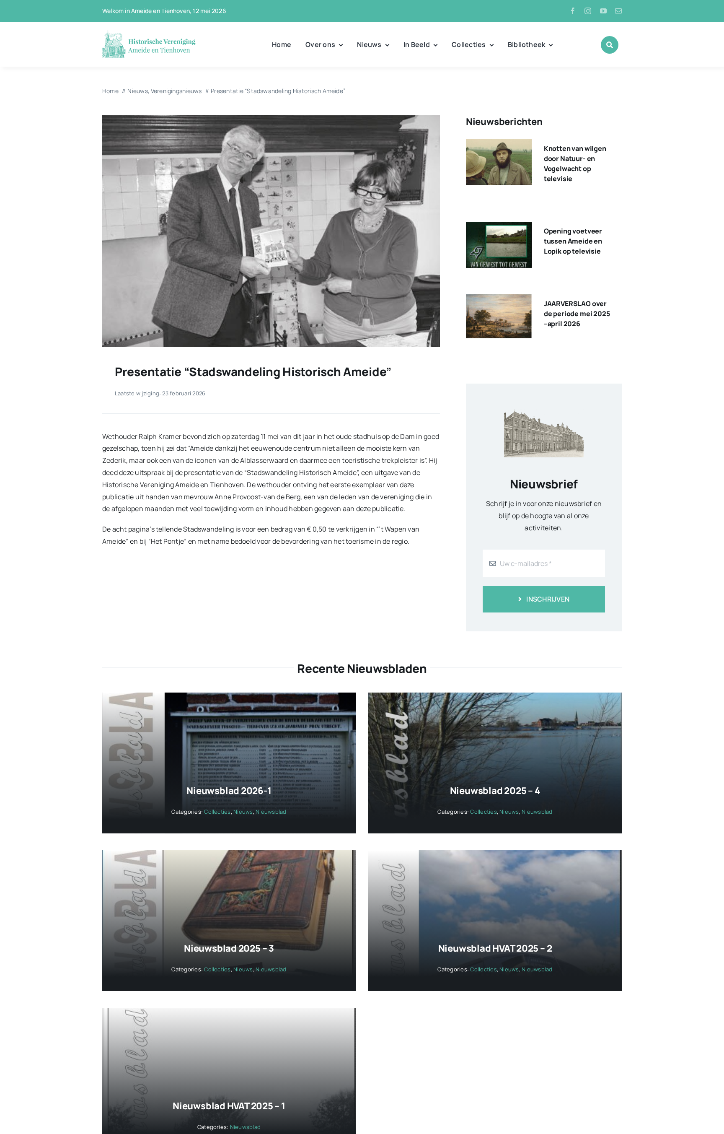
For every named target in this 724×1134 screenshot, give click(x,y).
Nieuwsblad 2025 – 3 (229, 948)
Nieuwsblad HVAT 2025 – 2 (495, 948)
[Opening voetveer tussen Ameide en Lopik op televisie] (499, 227)
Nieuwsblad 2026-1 (228, 790)
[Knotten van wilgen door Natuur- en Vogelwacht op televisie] (499, 145)
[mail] (618, 11)
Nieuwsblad (271, 811)
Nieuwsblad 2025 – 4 (495, 790)
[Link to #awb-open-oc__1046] (609, 45)
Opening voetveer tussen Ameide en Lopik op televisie (573, 241)
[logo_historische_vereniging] (149, 33)
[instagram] (587, 11)
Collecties (217, 811)
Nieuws (243, 811)
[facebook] (572, 11)
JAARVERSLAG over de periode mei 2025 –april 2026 (577, 313)
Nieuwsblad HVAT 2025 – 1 (229, 1106)
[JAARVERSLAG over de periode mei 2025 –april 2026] (499, 300)
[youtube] (603, 11)
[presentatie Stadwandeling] (271, 118)
